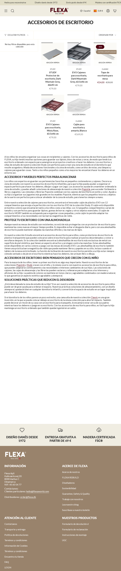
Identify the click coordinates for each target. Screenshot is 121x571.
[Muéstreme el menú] (6, 11)
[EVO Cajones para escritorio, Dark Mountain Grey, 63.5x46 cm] (78, 54)
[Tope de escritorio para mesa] (105, 54)
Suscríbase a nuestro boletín (76, 510)
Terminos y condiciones (15, 540)
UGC (64, 540)
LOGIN (7, 567)
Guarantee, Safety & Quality (76, 493)
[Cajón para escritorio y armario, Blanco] (78, 106)
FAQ (6, 562)
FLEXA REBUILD (70, 477)
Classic (94, 297)
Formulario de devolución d (75, 524)
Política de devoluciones (16, 535)
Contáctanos (10, 524)
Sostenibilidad (69, 488)
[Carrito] (114, 11)
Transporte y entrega (14, 529)
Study (29, 265)
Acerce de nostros (71, 472)
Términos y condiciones (15, 551)
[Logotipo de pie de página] (15, 455)
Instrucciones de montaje (74, 535)
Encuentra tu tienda (14, 556)
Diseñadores (68, 482)
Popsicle (86, 189)
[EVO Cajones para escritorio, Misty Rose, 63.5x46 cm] (52, 106)
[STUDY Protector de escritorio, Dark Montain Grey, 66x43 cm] (52, 54)
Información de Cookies (16, 545)
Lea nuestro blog (70, 504)
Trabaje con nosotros (72, 499)
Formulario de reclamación (75, 529)
